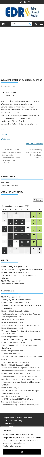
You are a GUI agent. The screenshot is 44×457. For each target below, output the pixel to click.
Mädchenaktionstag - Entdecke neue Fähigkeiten (21, 404)
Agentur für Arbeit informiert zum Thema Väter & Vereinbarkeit (21, 306)
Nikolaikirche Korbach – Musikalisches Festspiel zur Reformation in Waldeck (22, 391)
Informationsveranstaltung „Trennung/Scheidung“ (21, 339)
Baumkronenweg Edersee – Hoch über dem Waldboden (34, 153)
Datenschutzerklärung (13, 420)
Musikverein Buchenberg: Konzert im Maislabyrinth (22, 269)
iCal (3, 129)
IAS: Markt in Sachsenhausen (13, 319)
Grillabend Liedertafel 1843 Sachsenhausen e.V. (21, 325)
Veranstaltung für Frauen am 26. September (19, 376)
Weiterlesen (6, 139)
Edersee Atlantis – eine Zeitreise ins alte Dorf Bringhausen (20, 276)
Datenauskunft (10, 423)
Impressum (8, 426)
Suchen (37, 200)
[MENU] (41, 23)
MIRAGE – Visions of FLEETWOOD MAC (17, 399)
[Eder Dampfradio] (3, 24)
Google (4, 134)
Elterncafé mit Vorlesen (11, 353)
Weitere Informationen (12, 446)
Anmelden (5, 182)
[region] (22, 441)
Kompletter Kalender (34, 143)
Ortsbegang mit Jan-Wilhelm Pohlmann (17, 299)
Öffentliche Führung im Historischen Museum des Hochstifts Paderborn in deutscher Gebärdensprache (11, 156)
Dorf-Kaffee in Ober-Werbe (13, 283)
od (16, 86)
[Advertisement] (22, 51)
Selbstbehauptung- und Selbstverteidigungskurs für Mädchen (21, 383)
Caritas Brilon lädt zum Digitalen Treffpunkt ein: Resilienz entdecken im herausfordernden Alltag (21, 369)
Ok (22, 452)
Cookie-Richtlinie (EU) (9, 185)
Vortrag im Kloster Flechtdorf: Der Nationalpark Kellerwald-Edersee (21, 332)
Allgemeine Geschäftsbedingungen (18, 417)
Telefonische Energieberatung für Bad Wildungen (21, 314)
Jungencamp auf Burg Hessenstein (15, 362)
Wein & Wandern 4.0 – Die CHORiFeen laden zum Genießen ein (21, 346)
